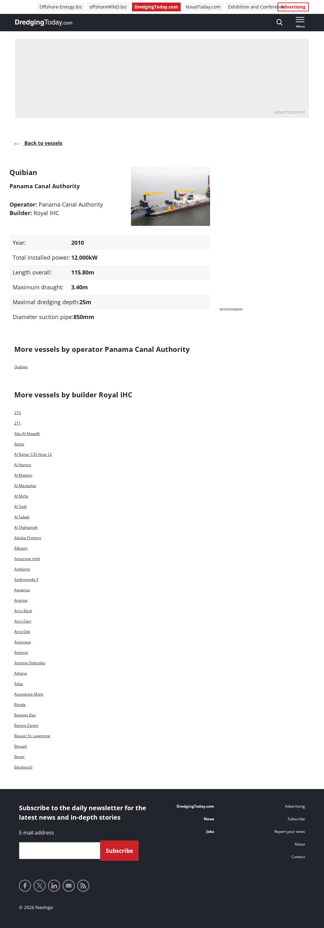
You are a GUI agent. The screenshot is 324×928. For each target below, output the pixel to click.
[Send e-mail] (69, 886)
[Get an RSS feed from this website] (83, 886)
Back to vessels (42, 143)
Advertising (293, 7)
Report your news (289, 831)
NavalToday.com (203, 7)
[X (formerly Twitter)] (40, 886)
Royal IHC (46, 213)
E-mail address (36, 832)
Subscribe (296, 819)
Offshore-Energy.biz (61, 7)
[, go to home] (43, 22)
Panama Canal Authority (71, 204)
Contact (298, 856)
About (300, 844)
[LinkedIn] (54, 886)
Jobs (210, 831)
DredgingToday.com (156, 7)
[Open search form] (279, 22)
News (209, 819)
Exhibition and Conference (256, 7)
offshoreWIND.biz (108, 7)
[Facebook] (25, 886)
